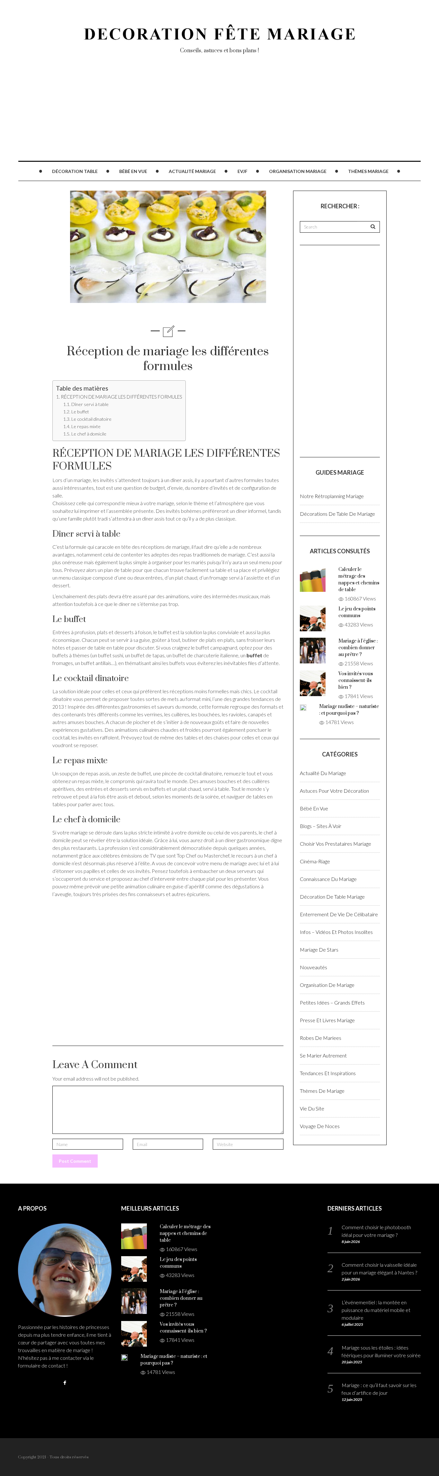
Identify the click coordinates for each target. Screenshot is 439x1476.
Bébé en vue (133, 171)
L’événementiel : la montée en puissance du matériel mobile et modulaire (376, 1310)
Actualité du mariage (323, 773)
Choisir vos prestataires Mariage (335, 844)
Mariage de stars (319, 949)
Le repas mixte (86, 426)
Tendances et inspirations (328, 1073)
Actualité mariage (192, 171)
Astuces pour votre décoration (334, 791)
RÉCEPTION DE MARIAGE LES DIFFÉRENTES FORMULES (121, 397)
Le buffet (80, 411)
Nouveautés (313, 967)
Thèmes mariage (368, 171)
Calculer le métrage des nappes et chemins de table (185, 1233)
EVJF (242, 171)
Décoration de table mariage (332, 896)
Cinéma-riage (315, 861)
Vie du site (312, 1108)
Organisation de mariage (327, 985)
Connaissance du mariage (328, 879)
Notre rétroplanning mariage (332, 496)
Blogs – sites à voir (320, 826)
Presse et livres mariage (327, 1020)
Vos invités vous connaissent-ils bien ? (355, 680)
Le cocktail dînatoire (91, 419)
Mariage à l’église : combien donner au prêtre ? (358, 648)
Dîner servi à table (90, 404)
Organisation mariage (298, 171)
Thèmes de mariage (322, 1091)
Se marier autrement (323, 1055)
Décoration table (75, 171)
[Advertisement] (211, 115)
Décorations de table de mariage (337, 514)
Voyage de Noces (320, 1126)
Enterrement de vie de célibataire (339, 914)
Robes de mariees (320, 1038)
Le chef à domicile (88, 433)
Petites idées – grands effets (332, 1002)
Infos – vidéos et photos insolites (336, 932)
